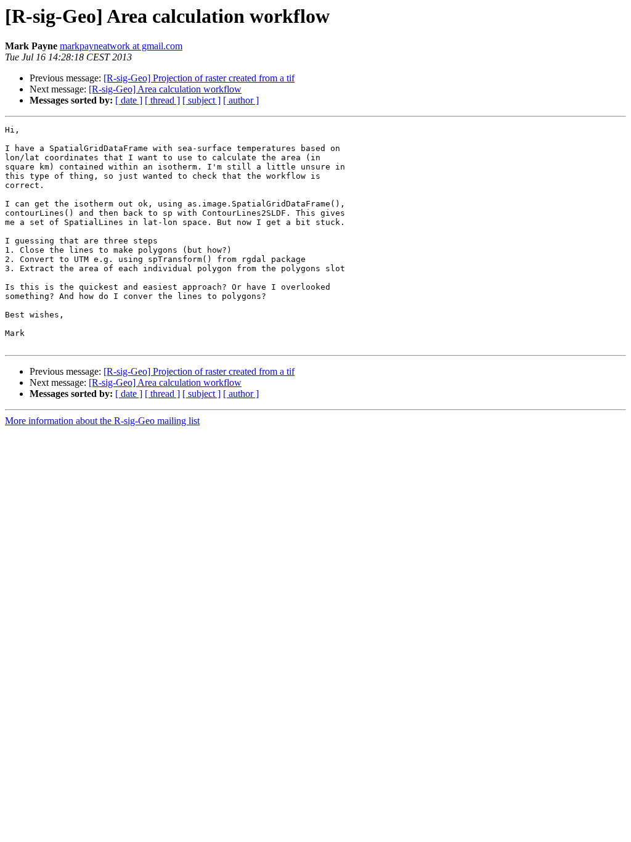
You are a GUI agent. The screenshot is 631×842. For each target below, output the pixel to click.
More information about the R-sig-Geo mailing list (102, 420)
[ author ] (241, 100)
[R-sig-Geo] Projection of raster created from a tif (199, 78)
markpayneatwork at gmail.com (121, 46)
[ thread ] (162, 100)
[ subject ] (201, 100)
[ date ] (128, 100)
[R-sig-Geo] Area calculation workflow (165, 89)
